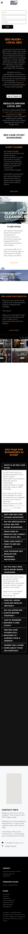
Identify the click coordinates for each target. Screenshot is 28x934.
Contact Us (6, 896)
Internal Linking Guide (8, 900)
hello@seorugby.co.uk (14, 843)
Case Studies (6, 894)
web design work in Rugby (17, 423)
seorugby (5, 914)
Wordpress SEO (7, 906)
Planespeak (8, 594)
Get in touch (20, 81)
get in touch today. (18, 390)
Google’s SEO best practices (13, 112)
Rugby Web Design (8, 904)
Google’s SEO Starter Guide (14, 507)
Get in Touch (13, 96)
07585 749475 (6, 876)
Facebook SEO (6, 898)
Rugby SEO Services (8, 902)
